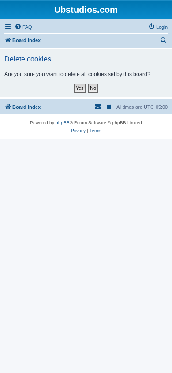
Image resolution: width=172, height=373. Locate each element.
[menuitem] (23, 27)
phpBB (63, 122)
